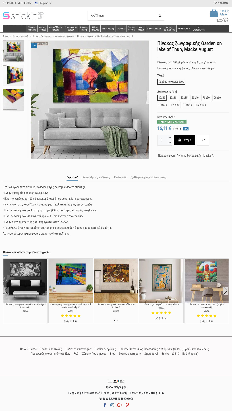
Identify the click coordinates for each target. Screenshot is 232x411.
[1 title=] (62, 316)
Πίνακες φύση (166, 155)
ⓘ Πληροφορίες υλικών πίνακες (148, 177)
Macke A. (208, 155)
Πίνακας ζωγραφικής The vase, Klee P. (161, 304)
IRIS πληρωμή (190, 353)
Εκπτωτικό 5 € (170, 353)
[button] (140, 28)
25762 (206, 310)
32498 (25, 310)
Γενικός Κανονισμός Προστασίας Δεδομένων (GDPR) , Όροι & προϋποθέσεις (164, 349)
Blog (112, 353)
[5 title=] (79, 316)
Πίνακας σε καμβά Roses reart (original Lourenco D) (207, 306)
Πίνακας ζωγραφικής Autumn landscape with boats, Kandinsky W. (70, 306)
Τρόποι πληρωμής (105, 349)
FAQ (76, 353)
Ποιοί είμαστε (28, 349)
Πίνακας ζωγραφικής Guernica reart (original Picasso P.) (25, 306)
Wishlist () (223, 3)
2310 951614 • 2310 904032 (17, 3)
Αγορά (187, 140)
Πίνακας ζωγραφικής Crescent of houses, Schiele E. (116, 306)
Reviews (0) (120, 177)
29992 (161, 308)
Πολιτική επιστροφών (79, 349)
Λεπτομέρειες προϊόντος (96, 177)
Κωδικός (162, 117)
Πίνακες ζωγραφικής (189, 155)
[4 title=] (75, 316)
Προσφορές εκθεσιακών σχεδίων (50, 353)
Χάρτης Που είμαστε (94, 353)
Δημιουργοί (151, 353)
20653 (70, 310)
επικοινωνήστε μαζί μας (55, 233)
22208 (116, 310)
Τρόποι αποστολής (51, 349)
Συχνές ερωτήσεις (130, 353)
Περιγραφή (72, 177)
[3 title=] (70, 316)
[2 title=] (66, 316)
